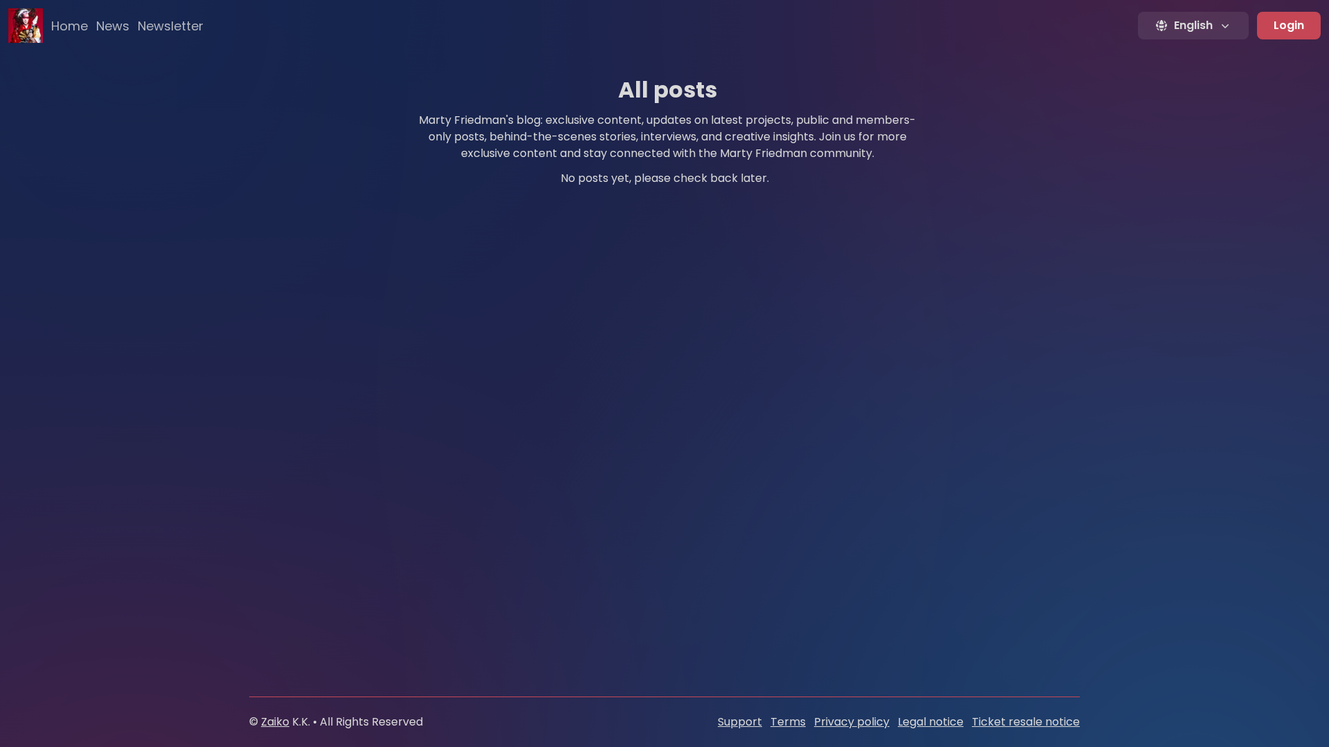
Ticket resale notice (1026, 722)
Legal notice (931, 722)
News (112, 26)
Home (69, 26)
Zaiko (275, 722)
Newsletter (171, 26)
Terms (788, 722)
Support (740, 722)
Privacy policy (851, 722)
